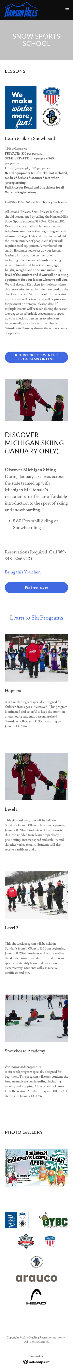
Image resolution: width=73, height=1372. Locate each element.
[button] (67, 10)
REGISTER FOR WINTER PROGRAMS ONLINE (36, 357)
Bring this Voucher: (23, 572)
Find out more (36, 588)
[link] (21, 10)
